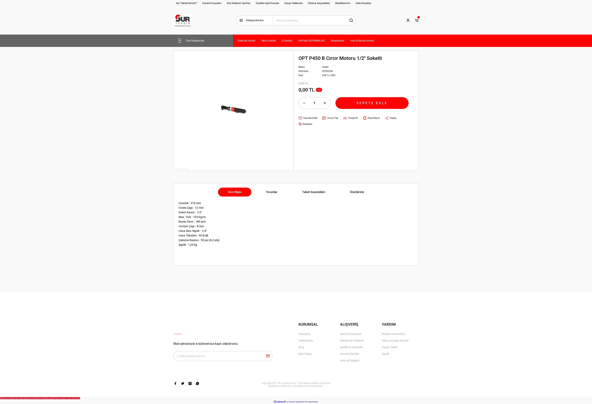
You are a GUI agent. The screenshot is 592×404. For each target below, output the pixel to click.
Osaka (325, 67)
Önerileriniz (357, 192)
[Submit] (268, 356)
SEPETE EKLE (372, 103)
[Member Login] (408, 20)
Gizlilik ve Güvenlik (351, 347)
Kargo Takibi (389, 347)
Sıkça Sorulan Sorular (395, 340)
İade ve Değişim (349, 360)
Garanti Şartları (349, 353)
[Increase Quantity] (324, 103)
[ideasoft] (280, 401)
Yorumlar (272, 192)
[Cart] (417, 20)
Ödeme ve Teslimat (352, 340)
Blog (301, 347)
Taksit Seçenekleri (313, 192)
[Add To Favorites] (307, 118)
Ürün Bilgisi (234, 192)
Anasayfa (304, 334)
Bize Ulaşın (305, 353)
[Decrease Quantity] (304, 103)
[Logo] (182, 20)
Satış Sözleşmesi (350, 334)
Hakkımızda (305, 340)
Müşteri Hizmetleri (393, 334)
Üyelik (385, 353)
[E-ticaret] (296, 401)
